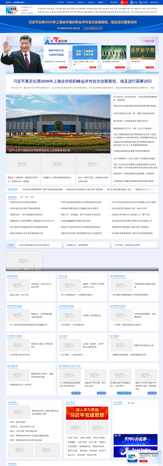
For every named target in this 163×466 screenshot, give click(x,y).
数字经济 (66, 12)
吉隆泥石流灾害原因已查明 (124, 142)
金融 (39, 12)
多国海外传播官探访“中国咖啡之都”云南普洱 (79, 208)
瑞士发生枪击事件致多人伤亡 (119, 189)
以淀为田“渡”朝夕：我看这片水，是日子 (24, 269)
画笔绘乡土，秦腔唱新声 (77, 245)
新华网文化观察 (117, 306)
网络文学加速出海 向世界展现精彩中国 (26, 233)
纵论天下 (72, 455)
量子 (107, 8)
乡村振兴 (80, 12)
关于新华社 (60, 2)
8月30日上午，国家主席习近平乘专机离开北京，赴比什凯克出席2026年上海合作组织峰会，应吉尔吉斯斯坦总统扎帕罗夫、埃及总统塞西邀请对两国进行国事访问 (79, 88)
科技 (99, 8)
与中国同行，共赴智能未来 (72, 325)
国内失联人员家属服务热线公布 (144, 137)
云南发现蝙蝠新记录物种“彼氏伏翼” (76, 221)
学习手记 (63, 67)
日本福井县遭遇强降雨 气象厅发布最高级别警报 (42, 189)
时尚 (120, 12)
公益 (128, 12)
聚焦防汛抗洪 (98, 446)
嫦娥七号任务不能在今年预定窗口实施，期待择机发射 (145, 386)
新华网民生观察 (14, 336)
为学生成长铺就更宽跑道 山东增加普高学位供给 (81, 202)
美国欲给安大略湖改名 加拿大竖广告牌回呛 (84, 189)
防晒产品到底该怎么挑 (143, 345)
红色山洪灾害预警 (126, 164)
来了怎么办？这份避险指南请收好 (130, 145)
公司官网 (24, 10)
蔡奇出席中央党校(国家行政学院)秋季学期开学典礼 (135, 106)
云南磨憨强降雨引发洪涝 (145, 164)
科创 (103, 8)
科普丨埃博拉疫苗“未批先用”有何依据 (26, 440)
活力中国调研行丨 (121, 158)
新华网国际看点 (117, 276)
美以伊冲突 (92, 455)
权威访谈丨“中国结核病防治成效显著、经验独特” (134, 173)
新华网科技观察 (66, 306)
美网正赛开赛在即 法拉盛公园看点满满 (32, 436)
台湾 (76, 8)
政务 (144, 8)
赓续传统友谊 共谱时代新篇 (55, 61)
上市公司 (146, 12)
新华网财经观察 (14, 306)
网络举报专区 (154, 2)
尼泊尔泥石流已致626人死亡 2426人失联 (129, 208)
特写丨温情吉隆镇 (17, 422)
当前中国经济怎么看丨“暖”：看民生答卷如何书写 (134, 113)
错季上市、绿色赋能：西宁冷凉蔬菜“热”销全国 (80, 215)
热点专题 (70, 402)
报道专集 (150, 41)
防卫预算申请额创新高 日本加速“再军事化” (131, 295)
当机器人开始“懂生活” (92, 315)
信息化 (59, 12)
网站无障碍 (114, 2)
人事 (56, 8)
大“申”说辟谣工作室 (124, 393)
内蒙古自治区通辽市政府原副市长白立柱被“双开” (81, 233)
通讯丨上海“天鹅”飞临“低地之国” (23, 431)
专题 (152, 88)
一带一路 (133, 12)
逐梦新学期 (135, 61)
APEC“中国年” (99, 438)
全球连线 (90, 8)
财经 (64, 8)
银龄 (86, 12)
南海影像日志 (85, 446)
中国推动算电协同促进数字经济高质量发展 (131, 151)
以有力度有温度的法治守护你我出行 (34, 245)
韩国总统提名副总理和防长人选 (148, 189)
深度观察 (12, 402)
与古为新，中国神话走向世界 (127, 245)
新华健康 (114, 336)
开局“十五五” (73, 438)
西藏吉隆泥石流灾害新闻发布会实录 (134, 134)
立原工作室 (152, 393)
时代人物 (93, 442)
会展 (108, 12)
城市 (97, 12)
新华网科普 (12, 366)
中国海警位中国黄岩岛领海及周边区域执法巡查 (133, 181)
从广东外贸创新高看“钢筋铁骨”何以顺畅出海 (28, 325)
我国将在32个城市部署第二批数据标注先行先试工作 (32, 221)
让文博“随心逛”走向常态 (20, 355)
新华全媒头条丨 (38, 411)
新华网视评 (12, 276)
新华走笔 (93, 451)
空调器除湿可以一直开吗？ (21, 385)
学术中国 (73, 12)
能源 (104, 12)
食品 (47, 12)
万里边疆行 (72, 446)
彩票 (112, 12)
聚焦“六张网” (86, 438)
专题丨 (116, 134)
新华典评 (83, 451)
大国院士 (102, 442)
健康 (124, 8)
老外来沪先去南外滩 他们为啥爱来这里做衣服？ (81, 227)
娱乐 (116, 12)
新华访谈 (63, 276)
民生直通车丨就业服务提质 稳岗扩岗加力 (130, 121)
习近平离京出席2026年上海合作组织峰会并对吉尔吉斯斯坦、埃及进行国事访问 (82, 81)
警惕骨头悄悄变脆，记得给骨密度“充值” (129, 355)
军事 (128, 8)
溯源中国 (91, 12)
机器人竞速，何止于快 (19, 295)
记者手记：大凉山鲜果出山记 (22, 426)
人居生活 (53, 12)
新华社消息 (72, 451)
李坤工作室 (101, 393)
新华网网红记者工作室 (69, 366)
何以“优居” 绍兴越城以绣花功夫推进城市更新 (29, 227)
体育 (111, 8)
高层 (48, 8)
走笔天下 (103, 451)
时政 (52, 8)
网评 (68, 8)
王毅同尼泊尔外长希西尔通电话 (23, 202)
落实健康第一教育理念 (111, 61)
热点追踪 (63, 336)
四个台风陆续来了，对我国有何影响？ (77, 295)
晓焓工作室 (76, 393)
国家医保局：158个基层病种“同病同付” (26, 215)
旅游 (101, 12)
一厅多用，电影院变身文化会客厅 (127, 325)
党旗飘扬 (72, 442)
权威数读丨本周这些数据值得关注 (57, 177)
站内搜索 (144, 2)
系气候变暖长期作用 (145, 142)
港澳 (72, 8)
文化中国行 (82, 442)
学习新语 (149, 67)
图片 (140, 8)
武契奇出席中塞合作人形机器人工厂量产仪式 (131, 215)
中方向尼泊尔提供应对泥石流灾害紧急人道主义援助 (134, 202)
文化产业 (153, 12)
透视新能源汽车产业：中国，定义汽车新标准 (132, 128)
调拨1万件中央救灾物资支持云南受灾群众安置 (135, 167)
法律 (148, 8)
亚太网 (140, 12)
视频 (136, 8)
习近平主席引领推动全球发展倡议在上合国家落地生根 (38, 150)
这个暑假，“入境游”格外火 (72, 355)
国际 (60, 8)
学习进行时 (42, 8)
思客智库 (82, 8)
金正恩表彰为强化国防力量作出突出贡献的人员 (132, 221)
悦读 (124, 12)
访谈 (132, 8)
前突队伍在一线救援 (20, 181)
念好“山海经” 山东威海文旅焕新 (142, 158)
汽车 (43, 12)
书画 (119, 8)
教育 (95, 8)
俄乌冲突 (81, 455)
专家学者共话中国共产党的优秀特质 (25, 208)
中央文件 (153, 8)
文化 (115, 8)
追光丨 (13, 436)
